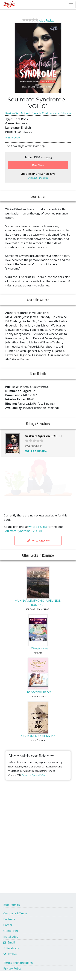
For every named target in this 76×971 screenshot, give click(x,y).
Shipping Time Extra (38, 177)
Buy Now (38, 165)
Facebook (12, 948)
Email (10, 942)
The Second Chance (38, 692)
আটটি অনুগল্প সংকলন (38, 648)
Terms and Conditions (18, 963)
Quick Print (10, 931)
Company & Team (15, 913)
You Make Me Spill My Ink (38, 736)
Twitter (11, 954)
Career (7, 925)
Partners (9, 919)
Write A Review (40, 540)
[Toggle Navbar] (71, 4)
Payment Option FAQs (33, 775)
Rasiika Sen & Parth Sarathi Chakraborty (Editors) (38, 113)
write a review (37, 527)
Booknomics (11, 905)
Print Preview (12, 137)
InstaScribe (10, 937)
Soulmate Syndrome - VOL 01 (23, 531)
